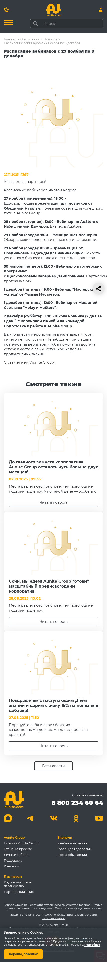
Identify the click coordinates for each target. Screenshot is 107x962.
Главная (10, 39)
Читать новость (54, 502)
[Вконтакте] (54, 818)
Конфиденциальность (68, 914)
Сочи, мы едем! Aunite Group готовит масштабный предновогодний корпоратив (49, 586)
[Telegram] (31, 818)
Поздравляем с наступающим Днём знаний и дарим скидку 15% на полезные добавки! (53, 705)
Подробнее (92, 944)
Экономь (64, 837)
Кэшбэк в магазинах (73, 843)
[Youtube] (99, 818)
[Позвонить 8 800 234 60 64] (6, 9)
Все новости (53, 766)
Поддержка (13, 860)
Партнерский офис (19, 892)
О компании (29, 39)
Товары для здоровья (74, 849)
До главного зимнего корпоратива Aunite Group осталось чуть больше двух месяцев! (53, 467)
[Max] (8, 818)
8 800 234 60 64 (77, 802)
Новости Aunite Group (21, 843)
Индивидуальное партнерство (17, 884)
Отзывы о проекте (18, 849)
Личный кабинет (17, 855)
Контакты (11, 866)
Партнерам (13, 876)
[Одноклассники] (76, 818)
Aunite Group (14, 837)
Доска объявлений (72, 855)
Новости (50, 39)
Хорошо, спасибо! (23, 954)
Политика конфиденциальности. (78, 908)
